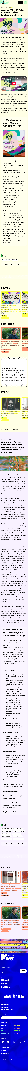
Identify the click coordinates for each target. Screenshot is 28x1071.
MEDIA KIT (4, 1050)
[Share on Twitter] (15, 264)
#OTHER (17, 1033)
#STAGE (17, 1031)
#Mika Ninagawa (6, 839)
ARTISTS (4, 1007)
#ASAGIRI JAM (6, 259)
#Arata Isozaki (17, 833)
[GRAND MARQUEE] (14, 996)
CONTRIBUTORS (7, 1010)
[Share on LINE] (12, 264)
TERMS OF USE (5, 1053)
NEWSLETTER (5, 967)
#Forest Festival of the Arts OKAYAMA (12, 828)
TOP (2, 429)
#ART (3, 1028)
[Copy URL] (22, 264)
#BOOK (4, 1031)
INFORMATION (5, 1052)
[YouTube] (8, 1042)
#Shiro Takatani (6, 833)
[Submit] (25, 1017)
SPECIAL (6, 984)
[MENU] (25, 2)
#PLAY (3, 1026)
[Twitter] (19, 1042)
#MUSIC (17, 1026)
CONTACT (4, 1048)
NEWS (6, 429)
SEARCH (3, 1014)
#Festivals (15, 259)
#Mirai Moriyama (6, 836)
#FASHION (5, 1033)
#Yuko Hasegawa (6, 831)
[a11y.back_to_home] (4, 2)
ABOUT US (5, 1004)
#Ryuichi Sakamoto (19, 831)
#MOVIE (17, 1028)
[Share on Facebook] (19, 264)
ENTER (23, 970)
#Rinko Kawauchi (18, 839)
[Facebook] (25, 1042)
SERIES (5, 987)
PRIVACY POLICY (6, 1055)
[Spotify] (2, 1042)
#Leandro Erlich (17, 836)
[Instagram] (14, 1042)
